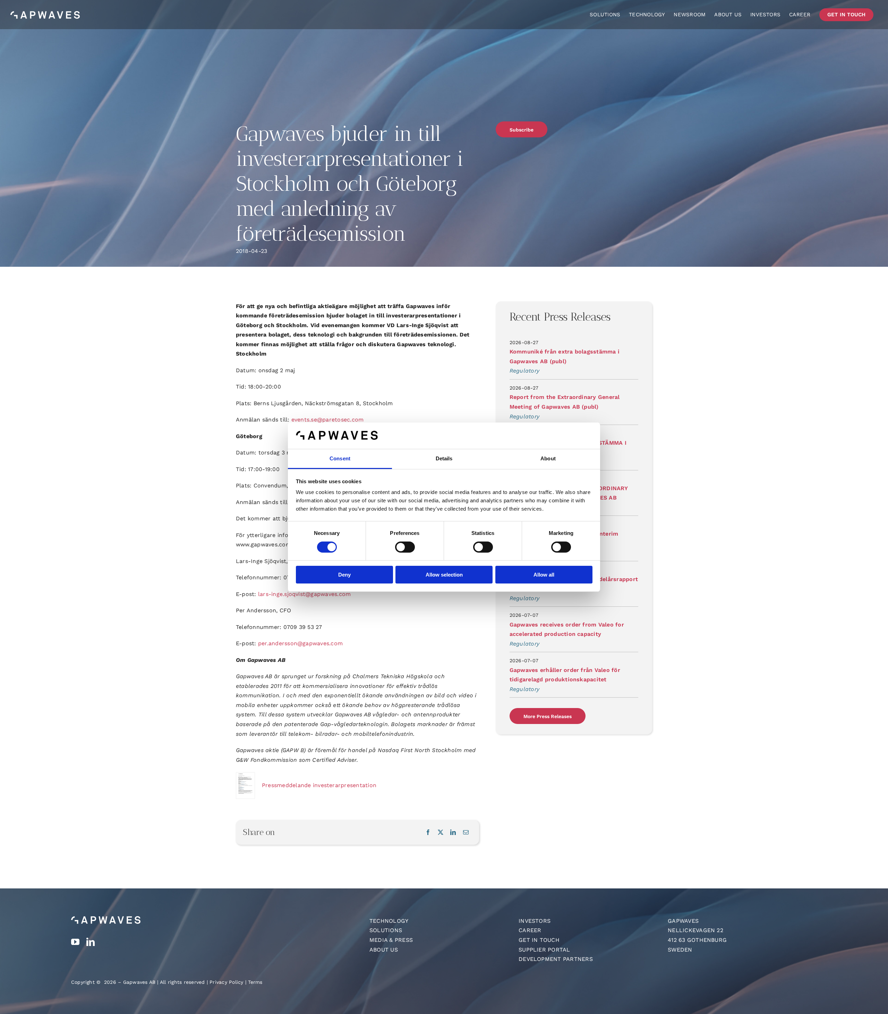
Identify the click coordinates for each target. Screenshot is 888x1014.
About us (383, 949)
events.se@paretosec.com (327, 419)
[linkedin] (90, 942)
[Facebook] (428, 832)
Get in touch (539, 940)
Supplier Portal (544, 949)
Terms (255, 982)
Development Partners (556, 959)
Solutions (385, 930)
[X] (440, 832)
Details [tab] (444, 458)
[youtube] (75, 942)
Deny (344, 575)
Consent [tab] (340, 458)
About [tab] (548, 458)
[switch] (405, 547)
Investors (534, 921)
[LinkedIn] (453, 832)
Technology (388, 921)
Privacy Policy (226, 982)
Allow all (543, 575)
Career (530, 930)
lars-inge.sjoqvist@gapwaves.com (304, 594)
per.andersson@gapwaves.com (300, 643)
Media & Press (391, 940)
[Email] (466, 832)
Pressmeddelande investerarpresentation (319, 785)
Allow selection (444, 575)
